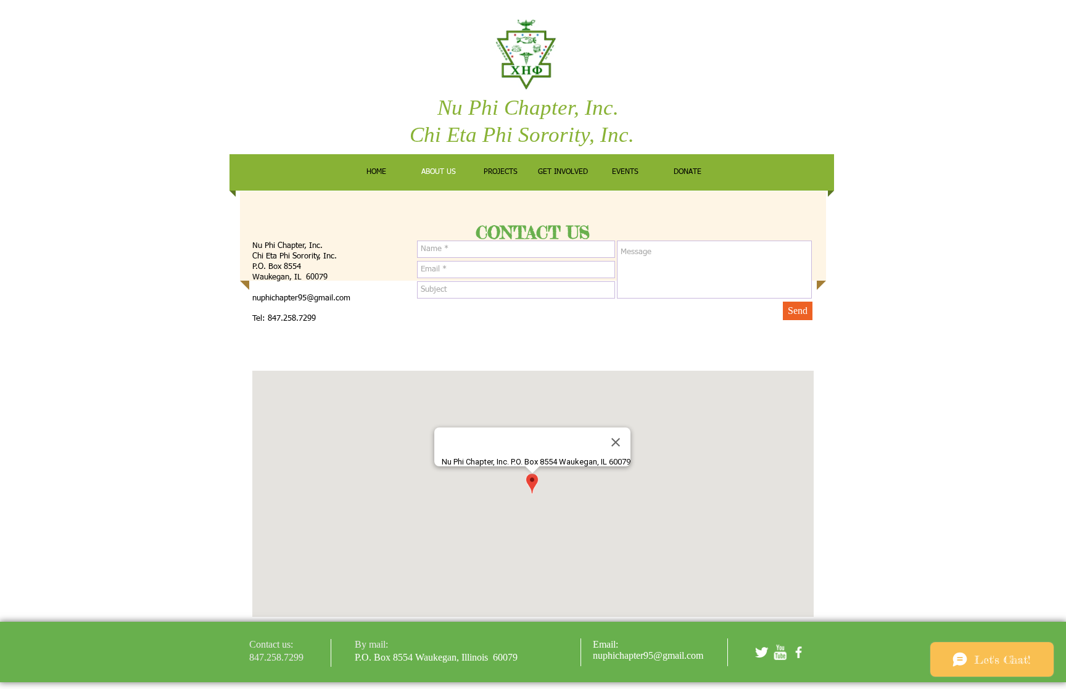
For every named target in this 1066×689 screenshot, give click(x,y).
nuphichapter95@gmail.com (301, 298)
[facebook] (798, 652)
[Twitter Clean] (761, 652)
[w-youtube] (780, 652)
